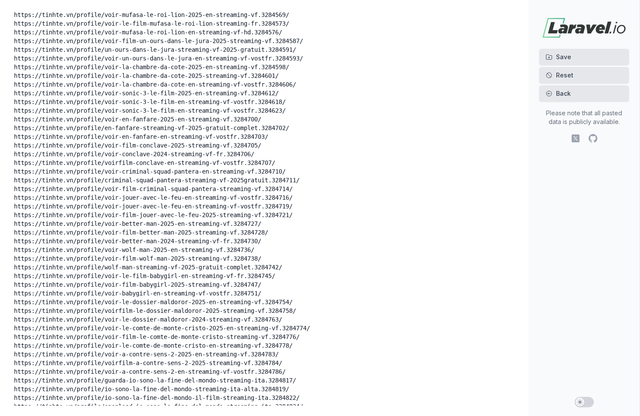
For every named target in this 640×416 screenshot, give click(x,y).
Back (563, 93)
